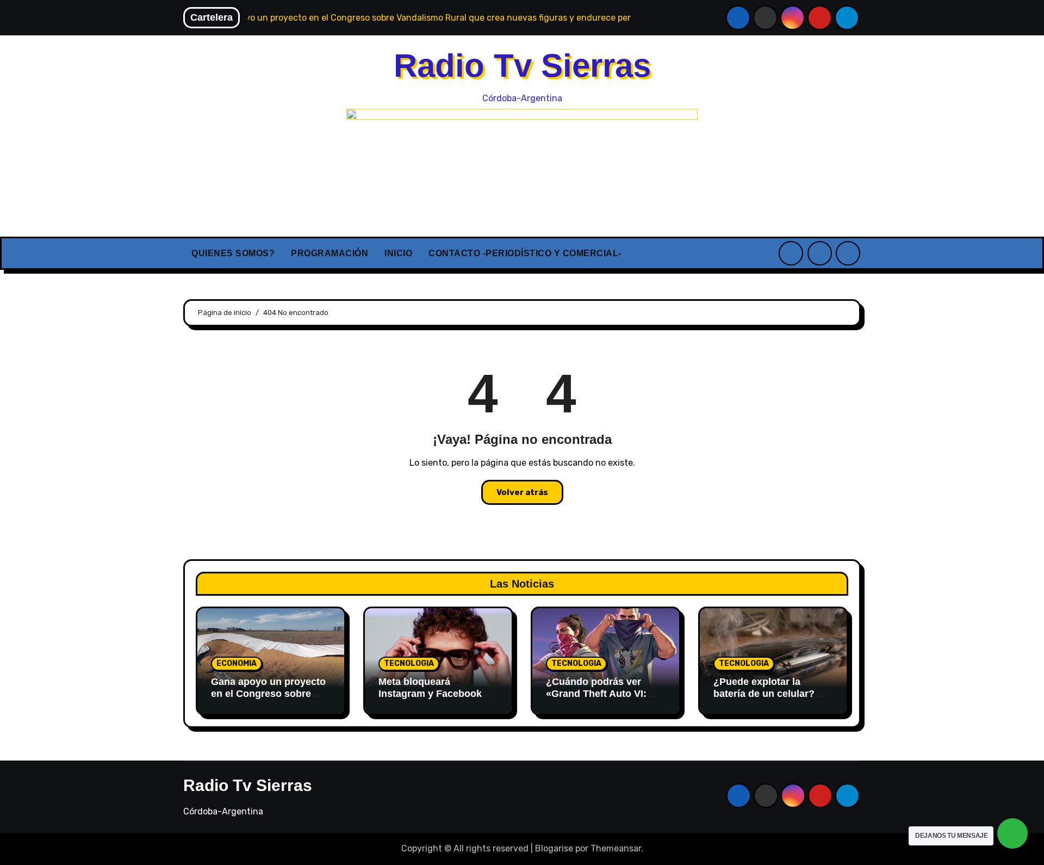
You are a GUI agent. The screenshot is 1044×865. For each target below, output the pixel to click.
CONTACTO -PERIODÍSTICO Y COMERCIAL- (525, 253)
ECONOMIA (236, 663)
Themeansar (616, 848)
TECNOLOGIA (409, 663)
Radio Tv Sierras (522, 65)
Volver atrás (522, 492)
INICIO (398, 253)
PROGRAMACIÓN (329, 253)
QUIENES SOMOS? (233, 253)
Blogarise (554, 848)
